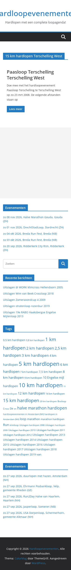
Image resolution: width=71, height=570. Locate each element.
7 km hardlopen (29, 372)
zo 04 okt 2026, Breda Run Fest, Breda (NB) (30, 233)
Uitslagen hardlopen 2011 (50, 430)
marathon (33, 419)
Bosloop (62, 401)
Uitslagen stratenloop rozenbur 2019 (26, 306)
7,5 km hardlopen (50, 372)
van (39, 454)
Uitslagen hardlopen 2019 (19, 454)
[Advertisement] (35, 162)
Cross (6, 408)
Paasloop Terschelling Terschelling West (30, 75)
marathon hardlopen (52, 419)
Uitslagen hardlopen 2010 (22, 430)
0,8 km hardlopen (35, 340)
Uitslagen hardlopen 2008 (31, 425)
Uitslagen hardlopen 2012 (17, 435)
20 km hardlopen (48, 401)
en (15, 408)
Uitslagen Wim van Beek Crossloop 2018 (28, 293)
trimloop (14, 425)
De (11, 408)
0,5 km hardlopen (14, 340)
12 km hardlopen (31, 393)
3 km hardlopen (35, 355)
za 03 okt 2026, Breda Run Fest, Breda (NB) (30, 240)
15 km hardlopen (21, 400)
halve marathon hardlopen (42, 408)
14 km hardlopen (55, 393)
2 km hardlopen (40, 348)
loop (23, 419)
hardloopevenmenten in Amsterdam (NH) (23, 414)
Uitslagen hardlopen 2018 (40, 449)
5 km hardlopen (39, 363)
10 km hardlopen (41, 385)
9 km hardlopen (33, 377)
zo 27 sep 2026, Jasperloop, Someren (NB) (29, 506)
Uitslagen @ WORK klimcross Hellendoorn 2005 (33, 287)
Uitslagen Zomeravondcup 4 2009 (24, 300)
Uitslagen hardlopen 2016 (26, 444)
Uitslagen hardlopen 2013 (48, 435)
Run (6, 424)
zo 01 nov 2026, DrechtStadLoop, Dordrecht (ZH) (33, 227)
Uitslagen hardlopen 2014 (19, 439)
